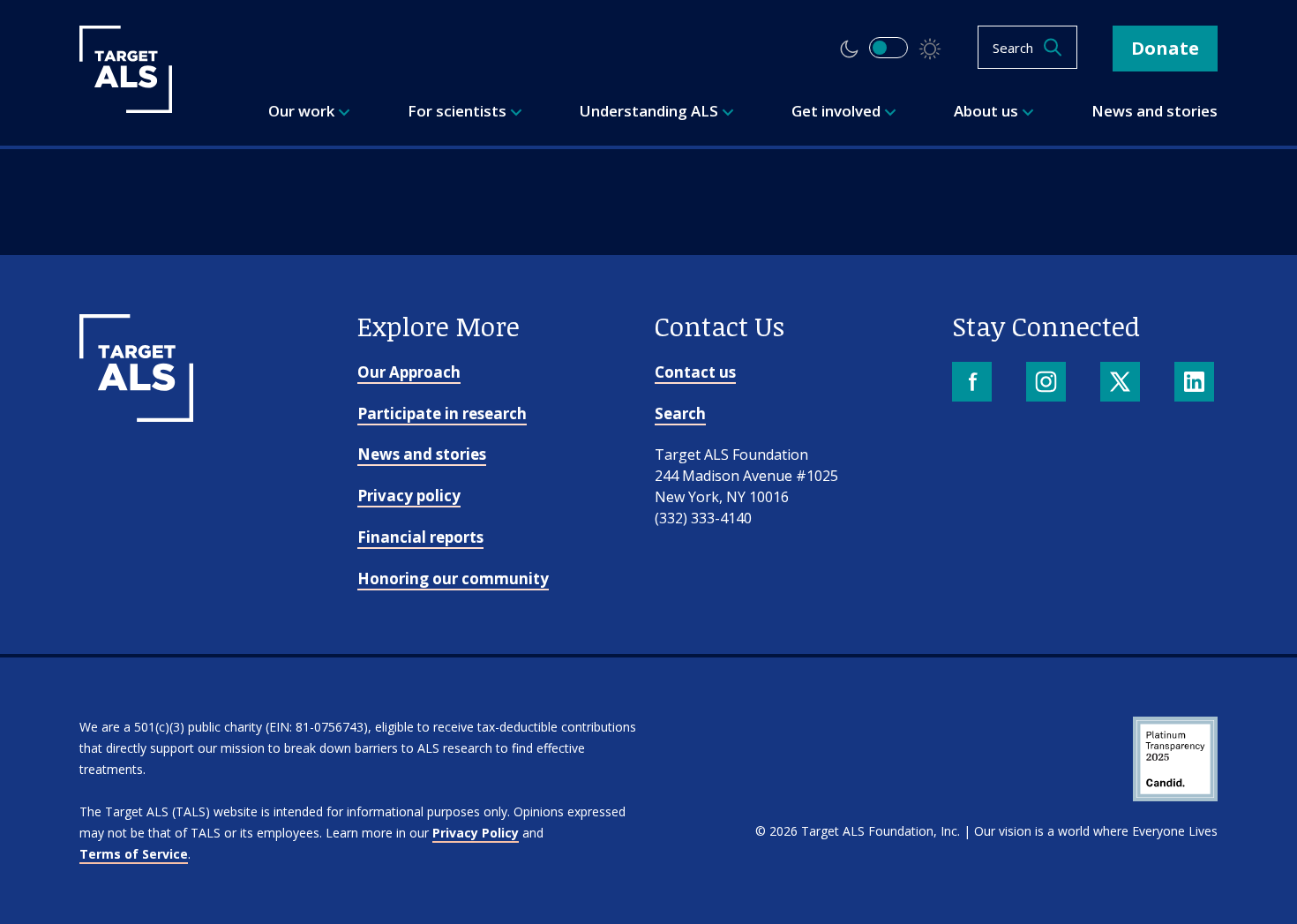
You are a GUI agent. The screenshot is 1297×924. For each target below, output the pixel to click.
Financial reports (420, 537)
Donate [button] (1165, 48)
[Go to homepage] (136, 415)
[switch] (888, 47)
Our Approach (409, 372)
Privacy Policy (475, 832)
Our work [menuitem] (303, 111)
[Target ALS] (125, 106)
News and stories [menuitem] (1154, 111)
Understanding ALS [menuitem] (651, 111)
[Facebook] (973, 383)
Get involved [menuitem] (837, 111)
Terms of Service (133, 853)
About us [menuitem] (988, 111)
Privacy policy (409, 495)
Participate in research (442, 413)
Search (680, 413)
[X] (1121, 383)
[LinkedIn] (1196, 383)
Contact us (695, 372)
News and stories (421, 454)
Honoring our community (453, 578)
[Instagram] (1047, 383)
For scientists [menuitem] (459, 111)
